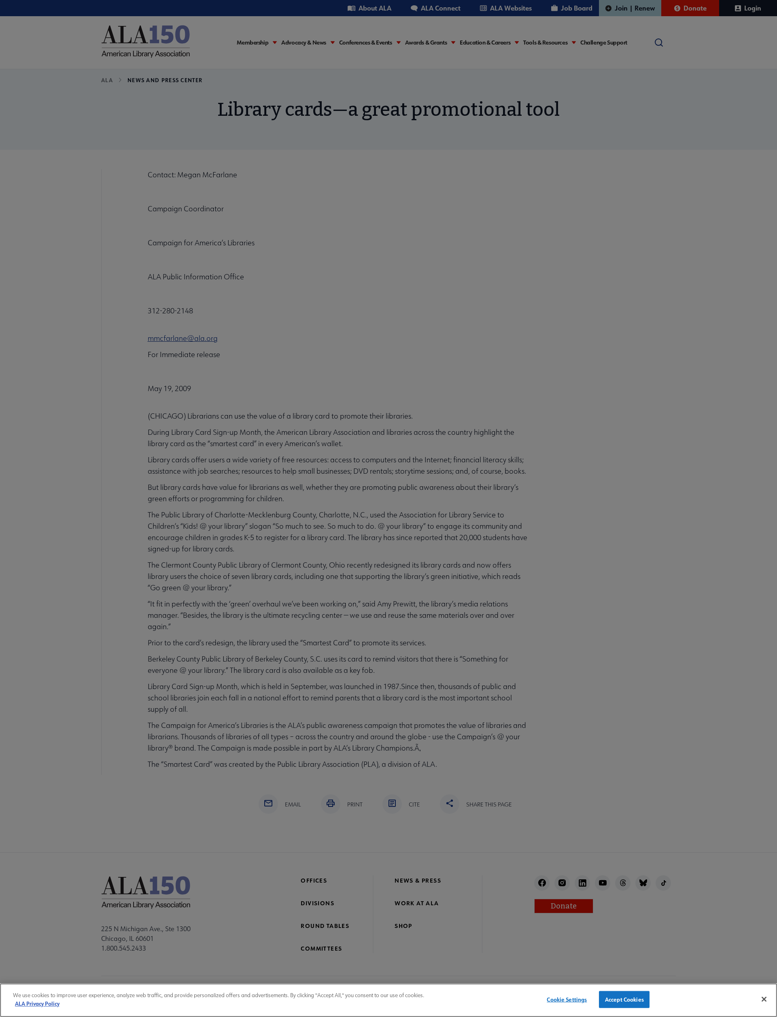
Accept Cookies (624, 999)
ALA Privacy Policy (37, 1003)
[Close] (764, 999)
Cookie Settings (567, 999)
